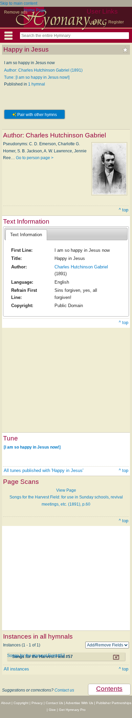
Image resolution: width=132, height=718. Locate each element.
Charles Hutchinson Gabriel (81, 266)
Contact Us (54, 703)
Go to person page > (34, 157)
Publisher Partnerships (113, 703)
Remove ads (15, 12)
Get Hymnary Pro (72, 710)
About (5, 703)
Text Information (26, 234)
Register (116, 22)
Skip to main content (18, 3)
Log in (94, 22)
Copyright (21, 703)
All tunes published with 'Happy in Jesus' (43, 470)
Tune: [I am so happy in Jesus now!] (36, 77)
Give (52, 710)
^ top (123, 209)
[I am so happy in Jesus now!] (32, 447)
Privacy (37, 703)
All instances (16, 669)
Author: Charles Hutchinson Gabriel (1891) (43, 70)
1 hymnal (36, 84)
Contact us (64, 690)
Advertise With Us (79, 703)
